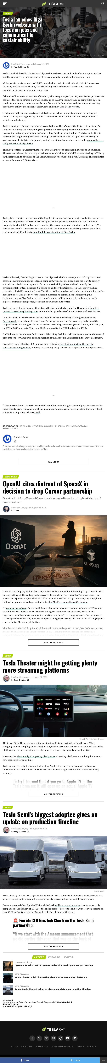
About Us (26, 1046)
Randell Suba (20, 67)
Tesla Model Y (11, 429)
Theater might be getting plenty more (36, 756)
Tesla (62, 426)
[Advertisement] (53, 188)
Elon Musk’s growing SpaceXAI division (67, 601)
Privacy (91, 1046)
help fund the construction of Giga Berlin (54, 232)
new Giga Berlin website (67, 106)
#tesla (60, 1002)
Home (14, 1046)
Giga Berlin (51, 426)
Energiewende (10, 321)
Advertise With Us (62, 1046)
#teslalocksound (11, 1004)
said (37, 412)
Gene (16, 510)
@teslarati (8, 1000)
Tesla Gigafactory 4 (77, 426)
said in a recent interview (67, 905)
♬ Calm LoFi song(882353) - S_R (17, 1006)
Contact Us (41, 1046)
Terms (80, 1046)
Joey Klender (20, 680)
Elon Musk (26, 426)
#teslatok (67, 1002)
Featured (38, 426)
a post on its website (16, 608)
